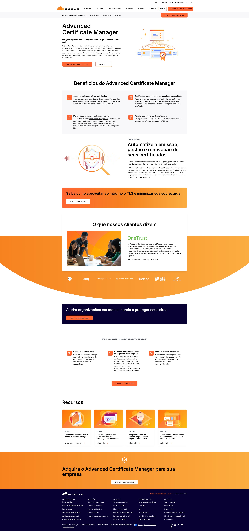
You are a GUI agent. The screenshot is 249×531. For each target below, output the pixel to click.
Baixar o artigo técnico (73, 443)
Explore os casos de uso (124, 383)
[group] (124, 241)
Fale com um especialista (174, 15)
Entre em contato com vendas (181, 9)
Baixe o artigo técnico (78, 202)
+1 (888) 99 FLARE (180, 494)
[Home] (68, 8)
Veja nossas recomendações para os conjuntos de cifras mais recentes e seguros (127, 368)
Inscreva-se (163, 2)
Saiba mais (101, 443)
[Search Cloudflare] (156, 3)
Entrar (162, 9)
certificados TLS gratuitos (98, 119)
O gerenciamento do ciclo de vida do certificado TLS (92, 99)
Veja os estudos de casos (79, 318)
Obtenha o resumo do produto (77, 64)
